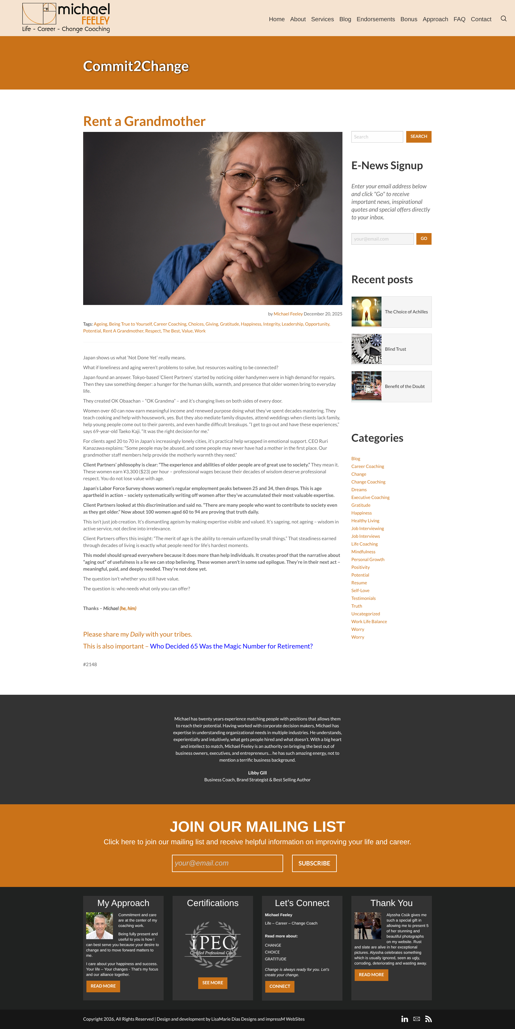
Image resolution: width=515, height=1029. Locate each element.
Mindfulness (363, 551)
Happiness (251, 324)
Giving (212, 324)
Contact (481, 19)
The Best (171, 331)
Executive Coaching (370, 497)
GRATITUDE (275, 958)
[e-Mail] (416, 1019)
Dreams (359, 489)
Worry (357, 629)
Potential (92, 331)
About (298, 19)
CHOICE (272, 952)
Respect (153, 331)
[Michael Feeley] (66, 18)
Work (200, 331)
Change (358, 474)
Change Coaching (368, 482)
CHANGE (273, 945)
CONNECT (279, 986)
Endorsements (376, 19)
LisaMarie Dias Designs (234, 1019)
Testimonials (363, 598)
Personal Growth (367, 559)
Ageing (100, 324)
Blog (345, 19)
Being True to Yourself (130, 324)
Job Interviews (365, 536)
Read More (103, 986)
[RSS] (428, 1019)
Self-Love (360, 590)
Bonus (409, 19)
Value (187, 331)
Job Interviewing (367, 528)
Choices (196, 324)
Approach (435, 19)
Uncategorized (365, 614)
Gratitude (229, 324)
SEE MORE (212, 982)
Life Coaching (364, 544)
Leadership (292, 324)
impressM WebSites (285, 1019)
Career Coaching (169, 324)
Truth (356, 606)
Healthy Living (365, 520)
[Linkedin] (404, 1019)
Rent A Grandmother (123, 331)
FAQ (460, 19)
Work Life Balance (369, 621)
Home (277, 19)
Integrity (271, 324)
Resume (359, 583)
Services (322, 19)
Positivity (360, 567)
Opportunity (317, 324)
